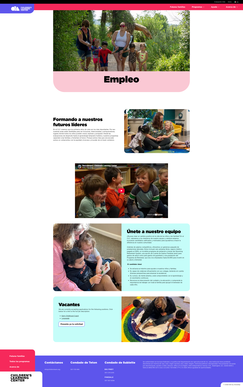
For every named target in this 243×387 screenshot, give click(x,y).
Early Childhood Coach (70, 316)
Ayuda (214, 7)
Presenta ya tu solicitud (71, 324)
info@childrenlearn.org (52, 369)
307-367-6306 (109, 380)
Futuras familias (177, 7)
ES (237, 2)
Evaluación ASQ (219, 2)
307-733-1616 (74, 369)
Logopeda (65, 318)
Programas (197, 7)
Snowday (237, 385)
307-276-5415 (109, 373)
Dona (229, 2)
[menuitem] (177, 7)
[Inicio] (17, 8)
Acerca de (231, 7)
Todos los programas (19, 361)
